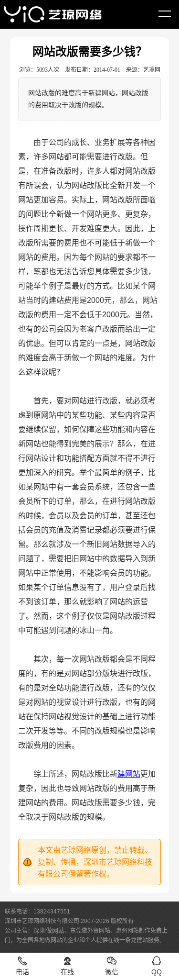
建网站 (128, 774)
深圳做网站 (48, 930)
